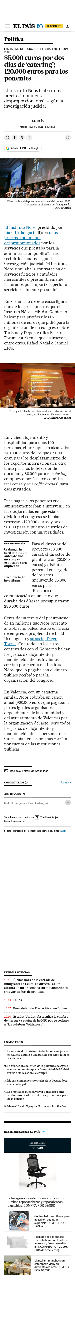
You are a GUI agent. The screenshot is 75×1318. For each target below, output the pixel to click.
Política (14, 39)
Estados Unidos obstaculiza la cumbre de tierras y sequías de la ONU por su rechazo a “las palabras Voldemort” (36, 1020)
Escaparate (37, 1145)
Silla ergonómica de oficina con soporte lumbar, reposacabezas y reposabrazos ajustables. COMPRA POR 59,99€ (36, 1202)
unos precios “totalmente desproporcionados (31, 237)
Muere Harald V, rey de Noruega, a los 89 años (36, 1106)
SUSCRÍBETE (54, 26)
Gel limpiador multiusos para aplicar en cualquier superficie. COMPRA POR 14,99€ (52, 1221)
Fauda (17, 1000)
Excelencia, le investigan (14, 579)
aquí (63, 830)
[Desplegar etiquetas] (68, 802)
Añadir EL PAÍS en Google (25, 148)
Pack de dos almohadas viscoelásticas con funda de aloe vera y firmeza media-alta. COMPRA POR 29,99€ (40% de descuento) (51, 1243)
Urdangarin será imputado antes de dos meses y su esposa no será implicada (15, 558)
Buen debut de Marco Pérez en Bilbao (40, 1008)
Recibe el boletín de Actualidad (29, 770)
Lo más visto (13, 1042)
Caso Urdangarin (38, 803)
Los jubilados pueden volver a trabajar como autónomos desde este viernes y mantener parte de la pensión (38, 1095)
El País (38, 121)
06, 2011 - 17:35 (42, 127)
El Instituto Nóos (19, 227)
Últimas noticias (17, 972)
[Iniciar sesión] (67, 26)
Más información (13, 821)
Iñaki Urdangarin (14, 803)
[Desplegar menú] (7, 26)
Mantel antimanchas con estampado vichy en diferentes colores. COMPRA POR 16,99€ (51, 1265)
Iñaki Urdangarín (20, 232)
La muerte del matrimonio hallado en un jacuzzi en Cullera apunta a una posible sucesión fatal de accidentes (38, 1054)
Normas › (65, 782)
